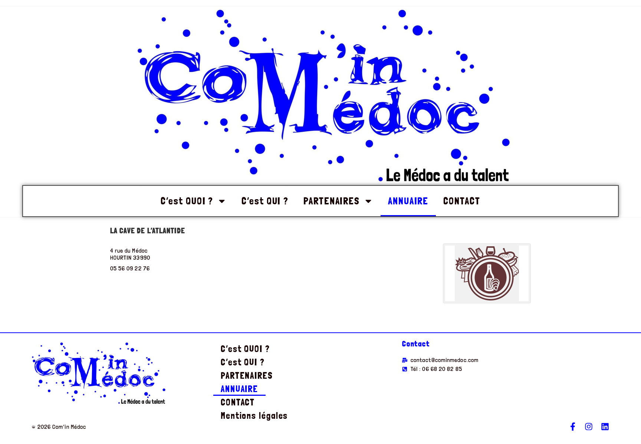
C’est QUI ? (265, 201)
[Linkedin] (605, 426)
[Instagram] (589, 426)
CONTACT (461, 201)
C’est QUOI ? (187, 201)
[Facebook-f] (573, 426)
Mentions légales (254, 415)
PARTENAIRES (331, 201)
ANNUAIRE (408, 201)
